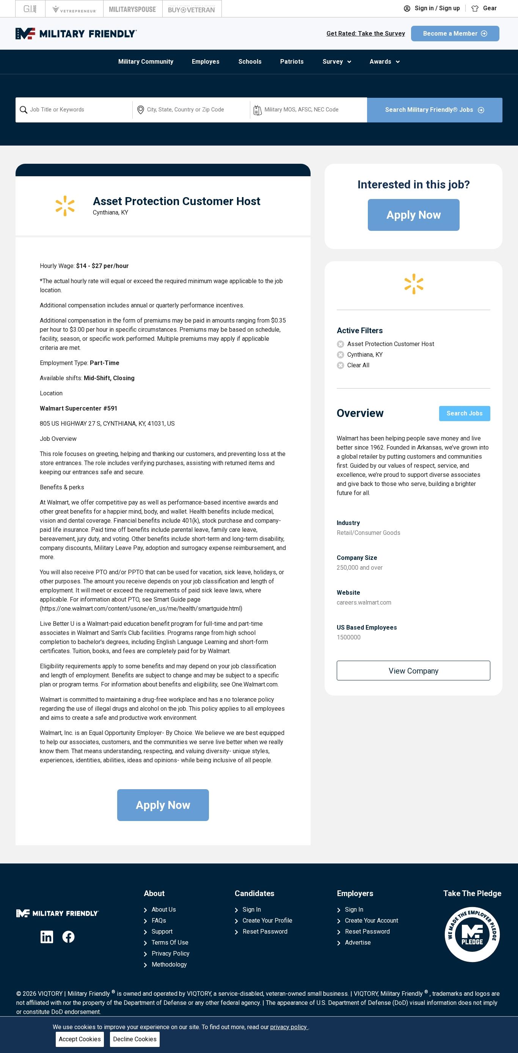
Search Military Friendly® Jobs (430, 109)
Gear (489, 8)
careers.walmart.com (364, 602)
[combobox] (74, 110)
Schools (250, 61)
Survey (333, 61)
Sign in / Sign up (436, 8)
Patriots (292, 61)
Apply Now (163, 805)
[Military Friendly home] (76, 33)
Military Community (145, 61)
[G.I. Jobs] (30, 8)
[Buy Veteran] (192, 8)
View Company (413, 670)
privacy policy (289, 1027)
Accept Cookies (80, 1039)
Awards (380, 61)
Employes (206, 61)
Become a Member (450, 33)
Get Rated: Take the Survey (365, 33)
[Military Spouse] (133, 8)
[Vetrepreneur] (74, 8)
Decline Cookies (135, 1039)
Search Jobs (465, 413)
